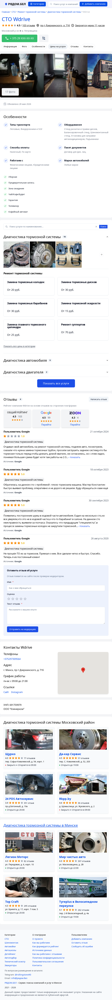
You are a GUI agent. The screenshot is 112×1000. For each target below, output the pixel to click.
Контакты (88, 46)
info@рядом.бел (19, 978)
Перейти (46, 424)
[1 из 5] (8, 599)
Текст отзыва (14, 603)
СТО (14, 11)
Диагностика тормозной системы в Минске (41, 825)
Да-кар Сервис (70, 754)
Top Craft (12, 902)
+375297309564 (12, 659)
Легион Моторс (16, 857)
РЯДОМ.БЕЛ (11, 982)
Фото (24, 46)
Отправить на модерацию (22, 629)
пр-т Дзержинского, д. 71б (55, 25)
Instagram (17, 692)
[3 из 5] (17, 599)
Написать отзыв (99, 399)
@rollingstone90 (23, 974)
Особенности (38, 46)
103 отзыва (28, 25)
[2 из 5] (13, 599)
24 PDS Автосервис (19, 799)
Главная (6, 11)
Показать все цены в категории (19, 346)
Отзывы (75, 46)
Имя (10, 582)
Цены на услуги (58, 46)
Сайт (6, 692)
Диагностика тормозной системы (64, 11)
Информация (10, 46)
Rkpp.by (65, 799)
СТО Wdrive (16, 19)
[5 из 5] (25, 599)
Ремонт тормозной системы (32, 11)
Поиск (103, 226)
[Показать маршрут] (43, 38)
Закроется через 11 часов (90, 25)
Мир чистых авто (72, 857)
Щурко (10, 754)
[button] (20, 765)
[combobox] (64, 4)
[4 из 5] (21, 599)
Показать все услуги (56, 383)
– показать (74, 457)
